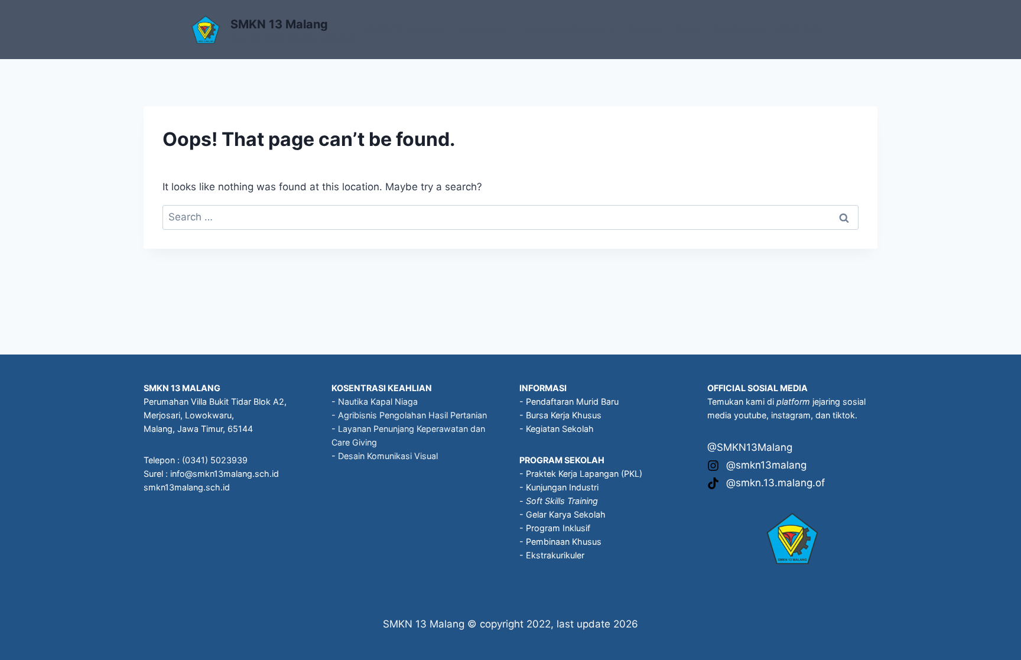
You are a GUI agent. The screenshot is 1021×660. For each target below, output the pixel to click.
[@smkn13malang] (757, 465)
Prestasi (645, 29)
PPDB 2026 (800, 29)
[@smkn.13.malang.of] (766, 483)
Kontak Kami (738, 29)
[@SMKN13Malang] (749, 448)
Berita (687, 29)
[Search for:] (510, 217)
